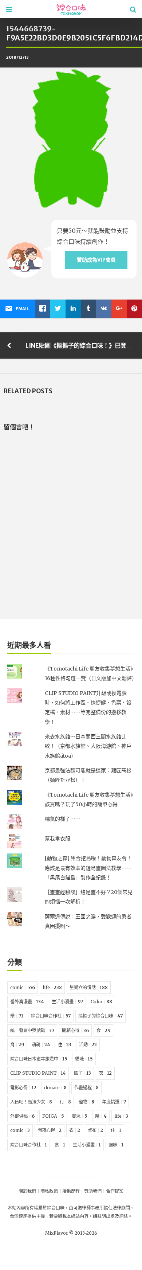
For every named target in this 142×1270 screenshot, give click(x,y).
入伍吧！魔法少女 (31, 1102)
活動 (88, 1044)
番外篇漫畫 (27, 1001)
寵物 (86, 1102)
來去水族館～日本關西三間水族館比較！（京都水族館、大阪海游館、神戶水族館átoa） (88, 746)
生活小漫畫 (67, 1001)
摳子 (82, 1073)
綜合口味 (55, 1208)
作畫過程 (86, 1087)
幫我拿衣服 (57, 838)
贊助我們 (93, 1191)
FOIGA (53, 1116)
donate (55, 1087)
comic (22, 987)
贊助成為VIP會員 (96, 260)
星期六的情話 (89, 987)
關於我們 (27, 1191)
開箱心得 (75, 1030)
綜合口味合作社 (51, 1016)
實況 (79, 1116)
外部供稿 (22, 1116)
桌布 (95, 1130)
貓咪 (84, 1059)
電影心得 (23, 1087)
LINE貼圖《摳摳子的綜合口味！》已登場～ (81, 345)
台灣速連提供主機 (27, 1216)
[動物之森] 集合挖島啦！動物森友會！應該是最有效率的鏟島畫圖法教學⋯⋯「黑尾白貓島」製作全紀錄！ (88, 868)
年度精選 (114, 1102)
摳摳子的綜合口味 (100, 1016)
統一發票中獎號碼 (32, 1030)
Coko (101, 1001)
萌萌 (41, 1044)
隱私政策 (49, 1191)
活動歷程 (71, 1191)
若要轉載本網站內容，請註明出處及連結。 (90, 1216)
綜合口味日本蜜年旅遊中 (38, 1059)
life (52, 987)
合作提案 (114, 1191)
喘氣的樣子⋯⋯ (62, 819)
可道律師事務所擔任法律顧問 (101, 1208)
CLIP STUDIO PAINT (38, 1073)
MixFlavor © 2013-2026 (71, 1233)
